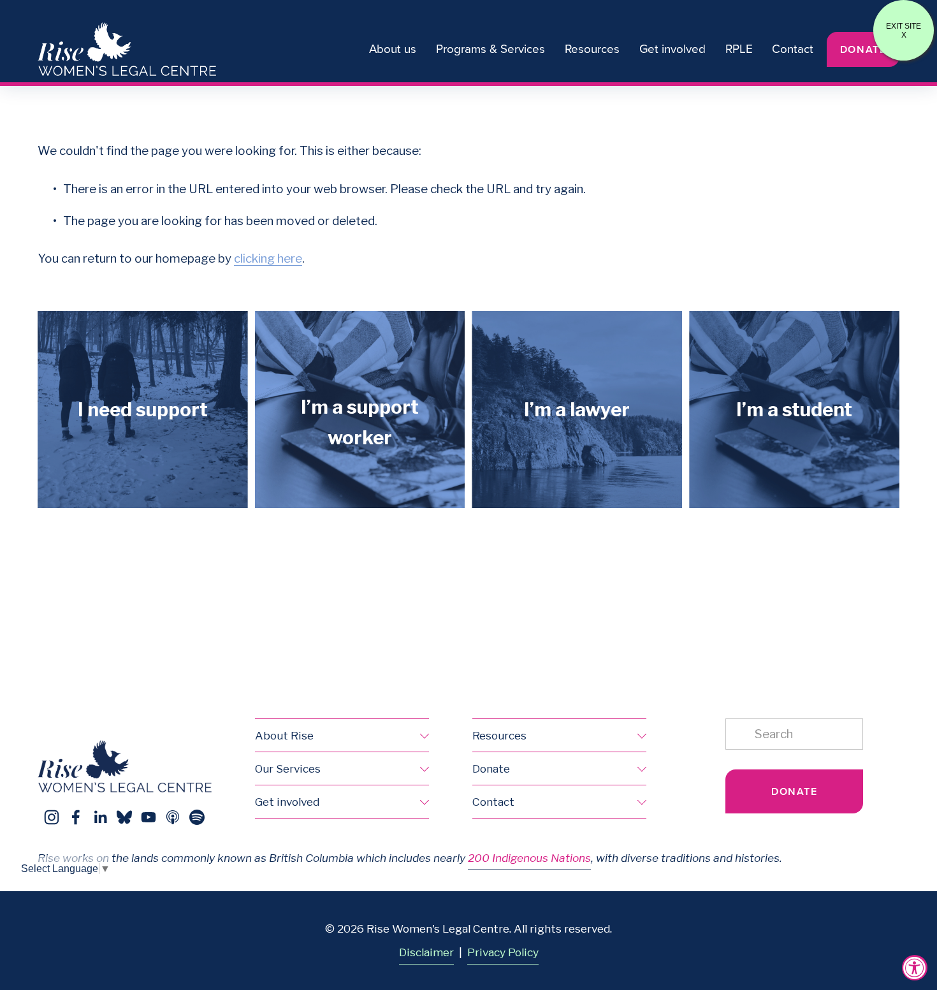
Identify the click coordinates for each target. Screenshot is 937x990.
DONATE (863, 49)
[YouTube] (148, 817)
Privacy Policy (503, 952)
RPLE (739, 48)
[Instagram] (51, 817)
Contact (792, 48)
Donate (794, 791)
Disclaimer (426, 952)
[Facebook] (76, 817)
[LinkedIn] (100, 817)
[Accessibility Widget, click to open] (914, 967)
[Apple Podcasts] (172, 817)
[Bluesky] (124, 817)
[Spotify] (197, 817)
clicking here (268, 258)
